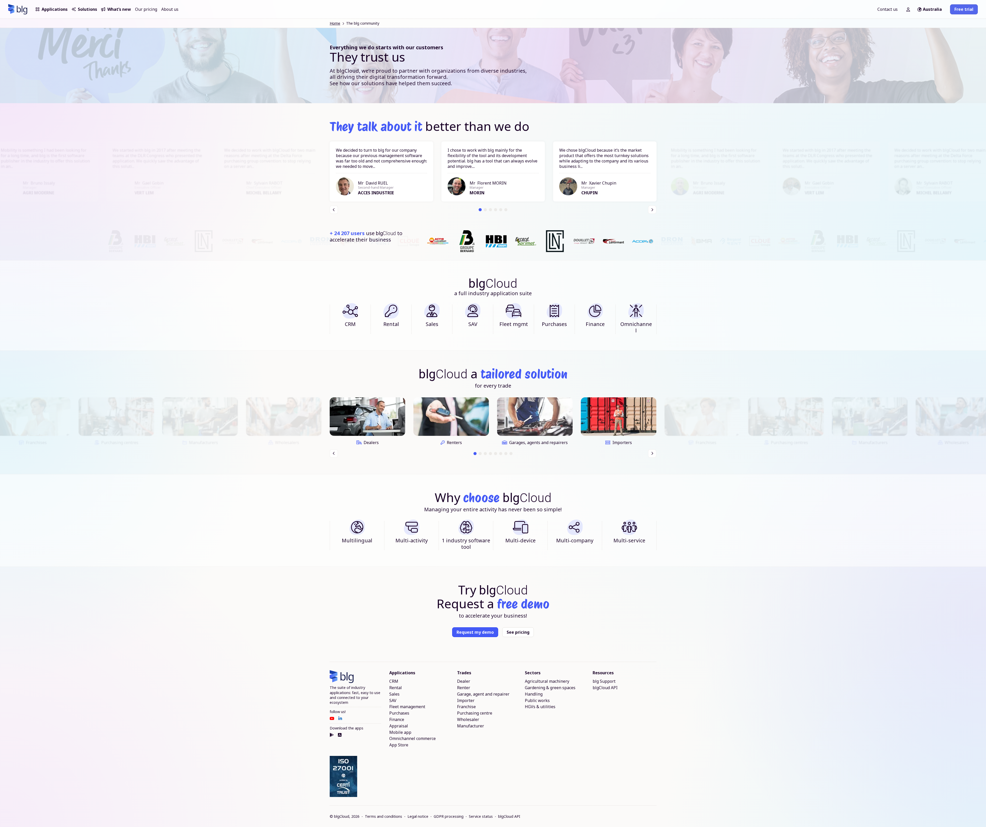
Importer (466, 700)
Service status (481, 816)
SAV (392, 700)
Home (335, 23)
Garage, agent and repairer (483, 694)
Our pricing (146, 9)
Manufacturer (470, 726)
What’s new (119, 9)
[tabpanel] (381, 171)
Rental (395, 687)
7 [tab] (506, 453)
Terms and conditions (383, 816)
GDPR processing (448, 816)
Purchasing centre (474, 713)
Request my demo (475, 632)
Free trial (963, 9)
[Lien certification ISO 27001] (343, 776)
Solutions (87, 9)
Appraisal (398, 726)
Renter (463, 687)
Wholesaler (468, 719)
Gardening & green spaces (550, 687)
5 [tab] (501, 209)
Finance (396, 719)
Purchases (399, 713)
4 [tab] (496, 209)
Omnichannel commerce (412, 738)
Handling (534, 694)
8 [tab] (511, 453)
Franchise (466, 706)
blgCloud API (605, 687)
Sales (394, 694)
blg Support (604, 681)
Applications (55, 9)
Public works (537, 700)
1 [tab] (480, 209)
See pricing (518, 632)
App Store (398, 745)
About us (169, 9)
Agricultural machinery (547, 681)
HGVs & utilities (540, 706)
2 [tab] (485, 209)
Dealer (463, 681)
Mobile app (400, 732)
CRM (393, 681)
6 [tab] (506, 209)
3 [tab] (490, 209)
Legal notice (417, 816)
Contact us (887, 9)
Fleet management (407, 706)
